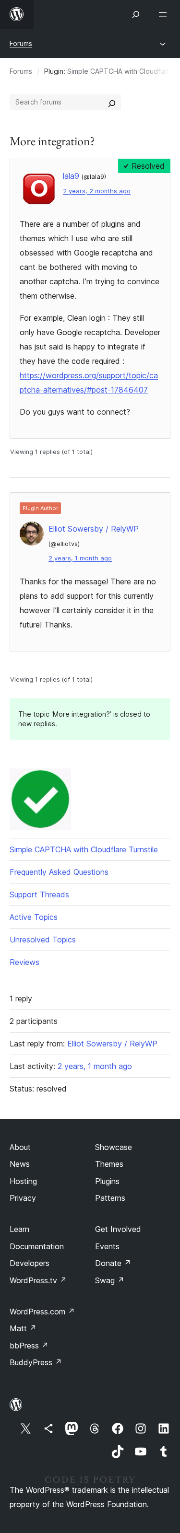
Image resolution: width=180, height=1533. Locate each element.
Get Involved (118, 1229)
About (20, 1147)
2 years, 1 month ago (80, 558)
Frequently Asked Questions (59, 872)
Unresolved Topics (43, 939)
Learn (19, 1229)
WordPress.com (42, 1311)
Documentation (37, 1246)
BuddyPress (36, 1362)
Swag (109, 1280)
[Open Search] (135, 14)
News (20, 1164)
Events (107, 1246)
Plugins (107, 1181)
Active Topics (34, 917)
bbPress (29, 1345)
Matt (23, 1328)
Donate (113, 1263)
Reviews (24, 962)
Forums (21, 43)
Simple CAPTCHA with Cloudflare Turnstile (84, 849)
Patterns (110, 1198)
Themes (109, 1164)
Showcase (113, 1147)
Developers (29, 1263)
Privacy (23, 1198)
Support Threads (39, 894)
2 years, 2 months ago (97, 191)
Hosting (23, 1181)
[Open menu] (164, 14)
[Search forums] (112, 102)
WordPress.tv (38, 1280)
